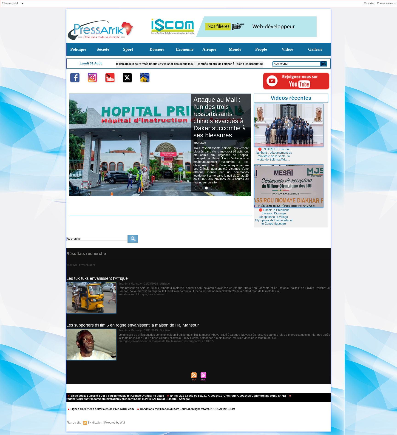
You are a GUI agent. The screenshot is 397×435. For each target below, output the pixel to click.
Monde (235, 49)
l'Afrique (141, 294)
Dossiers (157, 49)
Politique (78, 49)
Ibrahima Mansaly (130, 283)
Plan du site (73, 422)
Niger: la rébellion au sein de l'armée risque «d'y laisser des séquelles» (123, 64)
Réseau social (10, 3)
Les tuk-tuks (156, 294)
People (261, 49)
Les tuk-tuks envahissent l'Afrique (97, 278)
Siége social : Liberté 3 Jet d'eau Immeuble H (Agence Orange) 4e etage (117, 395)
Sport (128, 49)
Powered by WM (114, 422)
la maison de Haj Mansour (165, 341)
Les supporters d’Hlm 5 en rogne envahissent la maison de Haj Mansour (132, 325)
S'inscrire (368, 3)
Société (103, 49)
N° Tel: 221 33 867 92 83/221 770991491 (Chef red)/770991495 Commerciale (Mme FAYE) (227, 395)
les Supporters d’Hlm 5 (199, 341)
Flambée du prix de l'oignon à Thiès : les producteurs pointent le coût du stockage (226, 64)
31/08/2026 (199, 142)
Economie (184, 49)
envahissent (127, 294)
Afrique (209, 49)
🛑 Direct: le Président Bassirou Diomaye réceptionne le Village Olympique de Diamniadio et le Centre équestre (273, 216)
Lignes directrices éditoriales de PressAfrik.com (102, 409)
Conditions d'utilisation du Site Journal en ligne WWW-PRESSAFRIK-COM (187, 409)
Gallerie (315, 49)
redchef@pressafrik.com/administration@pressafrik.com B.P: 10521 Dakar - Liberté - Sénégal (128, 399)
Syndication (95, 422)
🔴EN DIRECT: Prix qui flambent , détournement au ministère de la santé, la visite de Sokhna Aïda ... (273, 154)
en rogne (124, 341)
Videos (287, 49)
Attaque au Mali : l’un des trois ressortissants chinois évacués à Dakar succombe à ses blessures (219, 117)
